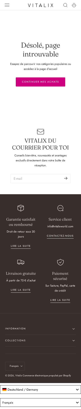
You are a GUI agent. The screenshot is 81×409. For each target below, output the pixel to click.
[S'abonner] (66, 178)
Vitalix (18, 375)
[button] (7, 5)
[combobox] (40, 389)
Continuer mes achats (40, 81)
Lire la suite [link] (21, 246)
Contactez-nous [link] (60, 235)
